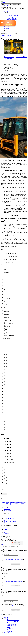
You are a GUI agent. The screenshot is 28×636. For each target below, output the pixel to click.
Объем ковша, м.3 (8, 64)
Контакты (6, 28)
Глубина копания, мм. (9, 66)
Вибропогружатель (12, 19)
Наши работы (7, 26)
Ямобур (9, 35)
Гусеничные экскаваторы (13, 15)
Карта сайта (7, 509)
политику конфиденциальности (13, 559)
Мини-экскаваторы (12, 18)
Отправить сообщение (20, 502)
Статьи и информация (6, 503)
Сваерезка (6, 533)
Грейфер (6, 532)
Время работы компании (7, 502)
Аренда (6, 618)
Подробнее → (10, 24)
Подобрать (3, 493)
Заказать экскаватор (6, 4)
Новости (12, 505)
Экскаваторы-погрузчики (13, 17)
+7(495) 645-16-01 (5, 5)
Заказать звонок (16, 4)
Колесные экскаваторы (13, 14)
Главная (6, 11)
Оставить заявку (16, 563)
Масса (5, 67)
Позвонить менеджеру (19, 503)
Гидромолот (7, 531)
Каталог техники (5, 505)
